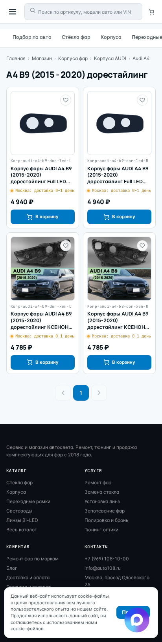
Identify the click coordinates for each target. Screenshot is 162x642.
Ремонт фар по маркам (32, 559)
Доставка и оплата (28, 577)
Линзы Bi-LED (22, 520)
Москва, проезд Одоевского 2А (117, 581)
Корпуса (111, 37)
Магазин (42, 58)
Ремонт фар (98, 482)
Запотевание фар (105, 511)
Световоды (19, 511)
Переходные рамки (28, 501)
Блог (11, 568)
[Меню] (12, 12)
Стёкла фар (76, 37)
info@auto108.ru (103, 568)
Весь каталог (21, 530)
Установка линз (102, 501)
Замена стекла (102, 492)
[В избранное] (65, 100)
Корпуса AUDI (110, 58)
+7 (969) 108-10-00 (107, 559)
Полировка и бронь (107, 520)
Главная (16, 58)
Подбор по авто (32, 37)
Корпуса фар (73, 58)
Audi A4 (141, 58)
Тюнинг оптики (101, 530)
